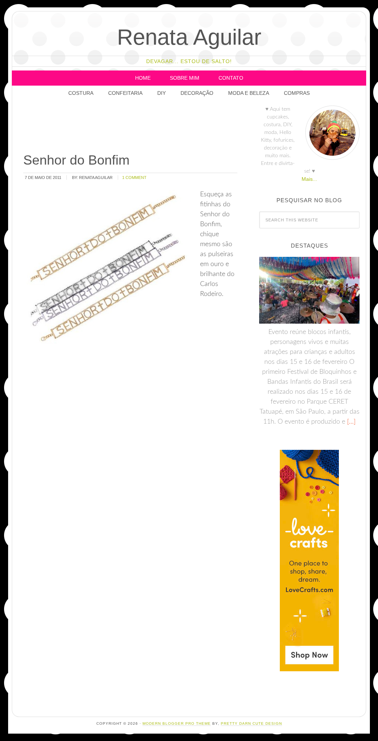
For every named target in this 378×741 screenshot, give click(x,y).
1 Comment (134, 177)
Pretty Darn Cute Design (251, 723)
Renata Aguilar (189, 37)
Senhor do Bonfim (76, 160)
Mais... (309, 179)
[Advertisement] (156, 127)
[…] (350, 421)
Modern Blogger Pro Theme (176, 723)
